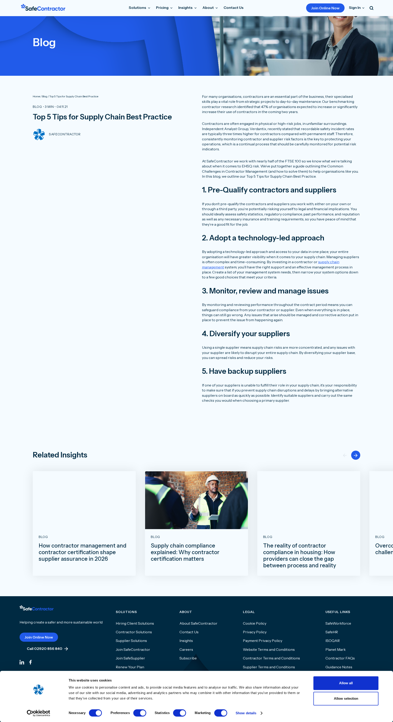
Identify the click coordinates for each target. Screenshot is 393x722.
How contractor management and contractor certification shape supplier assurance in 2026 (82, 552)
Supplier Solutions (131, 640)
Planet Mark (335, 649)
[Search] (371, 8)
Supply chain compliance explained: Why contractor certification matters (185, 552)
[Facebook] (30, 661)
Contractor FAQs (340, 658)
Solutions (138, 7)
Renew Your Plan (130, 667)
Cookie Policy (254, 623)
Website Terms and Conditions (269, 649)
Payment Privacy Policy (262, 640)
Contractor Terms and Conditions (271, 658)
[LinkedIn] (22, 661)
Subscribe (188, 658)
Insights (186, 640)
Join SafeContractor (133, 649)
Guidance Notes (338, 667)
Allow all (346, 683)
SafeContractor (65, 134)
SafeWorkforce (338, 623)
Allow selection (346, 698)
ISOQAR (332, 640)
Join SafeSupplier (130, 658)
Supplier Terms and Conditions (269, 667)
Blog (37, 107)
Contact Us (234, 7)
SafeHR (331, 632)
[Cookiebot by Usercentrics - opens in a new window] (38, 713)
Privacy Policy (255, 632)
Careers (186, 649)
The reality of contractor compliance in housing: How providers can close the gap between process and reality (299, 555)
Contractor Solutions (134, 632)
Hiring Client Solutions (135, 623)
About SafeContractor (198, 623)
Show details (246, 713)
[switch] (139, 713)
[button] (355, 455)
